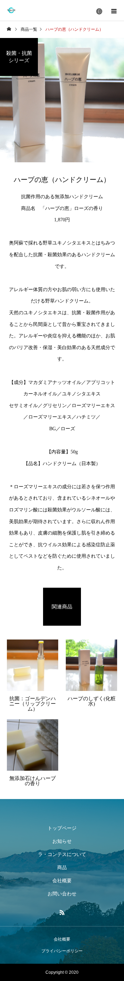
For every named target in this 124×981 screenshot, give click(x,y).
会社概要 (62, 880)
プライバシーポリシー (62, 951)
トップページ (62, 828)
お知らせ (62, 841)
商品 (62, 867)
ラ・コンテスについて (62, 854)
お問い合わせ (62, 893)
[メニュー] (113, 10)
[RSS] (62, 912)
